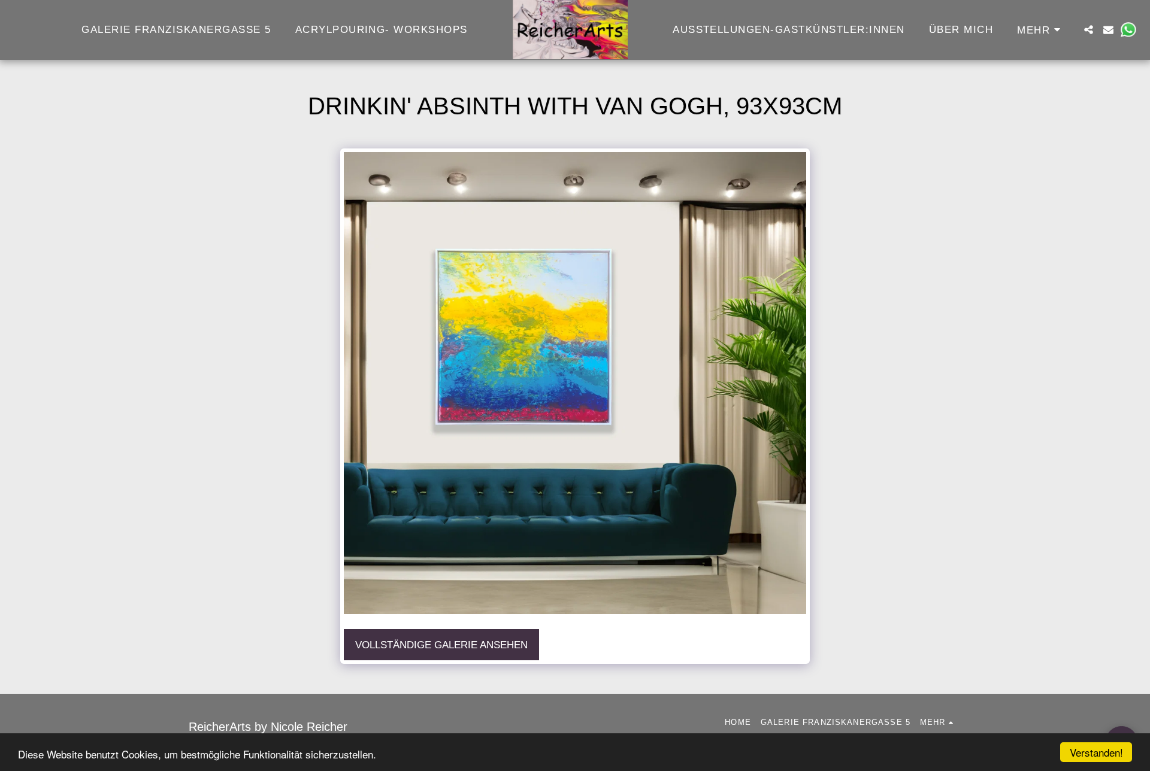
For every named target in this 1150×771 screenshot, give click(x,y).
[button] (1088, 30)
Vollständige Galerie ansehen (441, 644)
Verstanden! (1096, 752)
